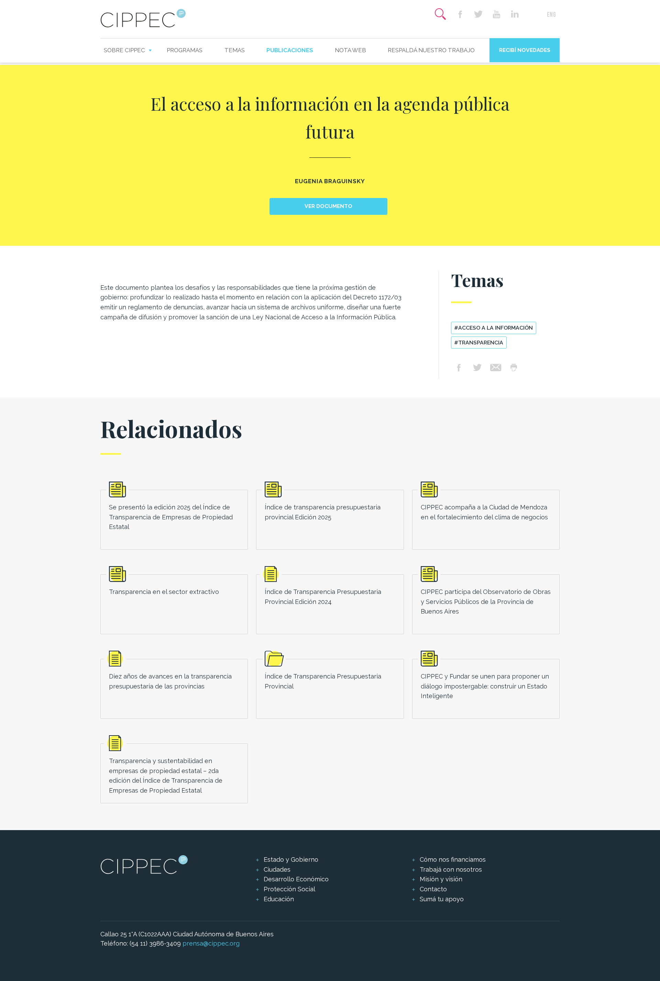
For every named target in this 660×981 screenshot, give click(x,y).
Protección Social (289, 889)
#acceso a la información (493, 327)
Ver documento (328, 206)
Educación (279, 899)
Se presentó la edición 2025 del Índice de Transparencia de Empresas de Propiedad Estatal (171, 517)
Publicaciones (289, 50)
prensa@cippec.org (211, 943)
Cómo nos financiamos (453, 859)
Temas (234, 50)
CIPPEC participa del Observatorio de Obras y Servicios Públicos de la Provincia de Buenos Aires (486, 601)
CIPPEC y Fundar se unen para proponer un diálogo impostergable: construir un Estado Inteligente (485, 686)
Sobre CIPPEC (124, 50)
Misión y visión (441, 879)
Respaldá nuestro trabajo (431, 50)
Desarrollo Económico (296, 879)
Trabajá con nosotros (451, 869)
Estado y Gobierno (291, 859)
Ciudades (277, 869)
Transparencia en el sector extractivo (164, 591)
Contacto (433, 889)
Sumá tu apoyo (442, 899)
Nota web (350, 50)
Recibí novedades (524, 50)
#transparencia (478, 342)
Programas (184, 50)
